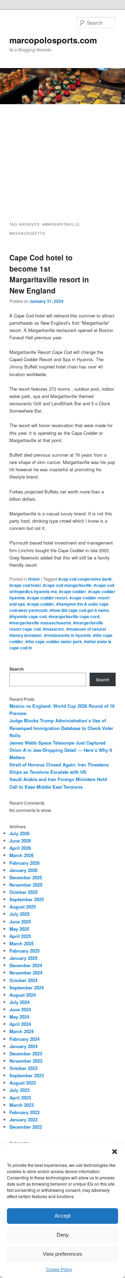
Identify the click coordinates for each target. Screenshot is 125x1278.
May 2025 (19, 929)
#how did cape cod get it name (79, 610)
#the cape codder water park (53, 641)
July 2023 (19, 1090)
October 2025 (23, 892)
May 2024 (19, 1016)
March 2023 (21, 1105)
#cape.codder (40, 604)
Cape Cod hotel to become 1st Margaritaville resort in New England (49, 274)
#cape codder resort (47, 598)
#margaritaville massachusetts (40, 623)
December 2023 (25, 1053)
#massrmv (53, 629)
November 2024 (25, 972)
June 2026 (20, 840)
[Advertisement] (62, 157)
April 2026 (20, 848)
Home (34, 579)
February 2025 (24, 950)
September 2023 (26, 1075)
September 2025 (26, 899)
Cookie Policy (59, 1269)
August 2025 (22, 906)
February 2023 (24, 1112)
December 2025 (25, 877)
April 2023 (20, 1097)
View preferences (62, 1254)
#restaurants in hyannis (67, 635)
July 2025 (19, 914)
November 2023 (25, 1060)
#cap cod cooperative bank (85, 579)
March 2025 (21, 943)
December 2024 (25, 965)
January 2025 (23, 958)
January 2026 (23, 870)
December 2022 (25, 1126)
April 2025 (20, 936)
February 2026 (24, 863)
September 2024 (26, 987)
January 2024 (23, 1046)
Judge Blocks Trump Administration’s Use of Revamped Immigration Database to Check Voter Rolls (61, 727)
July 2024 (19, 1002)
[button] (114, 1151)
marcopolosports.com (53, 40)
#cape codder (72, 591)
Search (16, 669)
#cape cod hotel (25, 585)
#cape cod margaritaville (67, 585)
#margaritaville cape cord (74, 616)
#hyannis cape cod (28, 616)
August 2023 (22, 1082)
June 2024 (20, 1009)
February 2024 (24, 1039)
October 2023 (23, 1068)
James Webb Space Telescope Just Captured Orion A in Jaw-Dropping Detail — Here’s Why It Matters (60, 750)
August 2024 (22, 994)
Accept (62, 1216)
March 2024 (21, 1031)
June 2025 (20, 921)
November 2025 (25, 884)
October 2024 (23, 980)
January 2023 (23, 1119)
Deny (63, 1235)
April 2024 (20, 1024)
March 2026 (21, 855)
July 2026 (19, 833)
